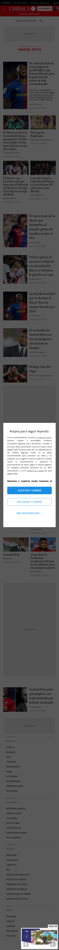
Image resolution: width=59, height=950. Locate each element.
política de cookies (36, 470)
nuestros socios (45, 437)
